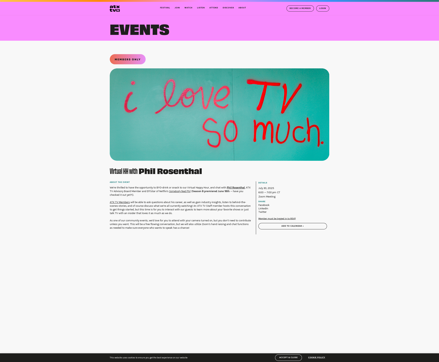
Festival (165, 8)
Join (177, 8)
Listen (201, 8)
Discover (228, 8)
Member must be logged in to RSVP (277, 218)
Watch (189, 8)
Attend (213, 8)
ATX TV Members (120, 202)
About (242, 8)
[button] (263, 205)
